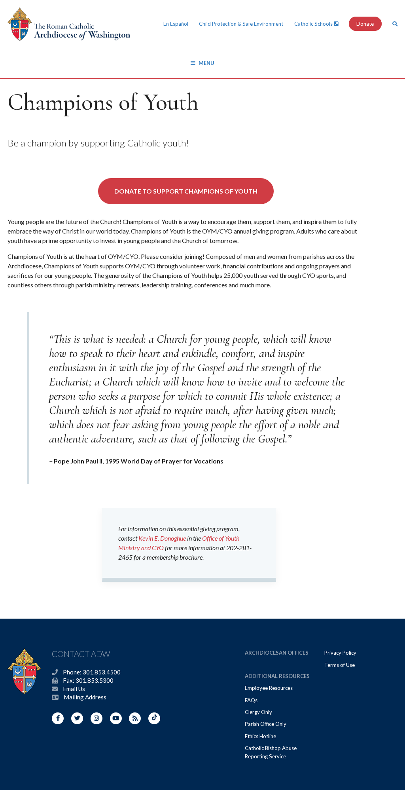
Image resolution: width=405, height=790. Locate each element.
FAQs (251, 700)
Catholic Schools (314, 24)
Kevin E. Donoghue (162, 538)
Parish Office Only (265, 724)
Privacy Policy (340, 652)
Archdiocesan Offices (276, 652)
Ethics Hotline (260, 736)
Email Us (74, 688)
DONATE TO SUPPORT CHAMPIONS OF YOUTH (185, 191)
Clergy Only (258, 712)
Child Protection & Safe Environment (241, 24)
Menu (206, 63)
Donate (365, 24)
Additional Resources (277, 676)
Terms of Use (339, 665)
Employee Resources (269, 688)
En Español (175, 24)
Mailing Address (85, 697)
